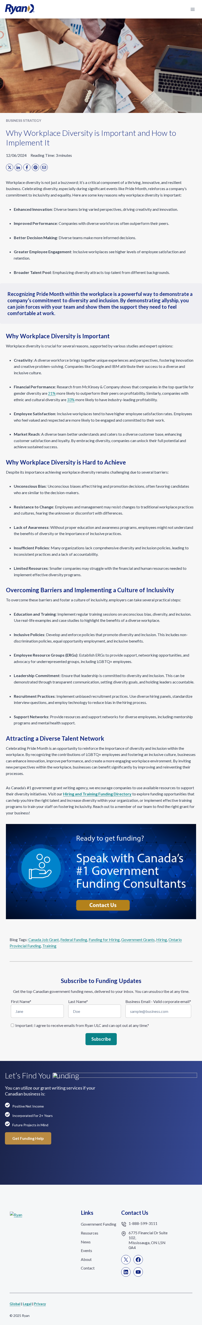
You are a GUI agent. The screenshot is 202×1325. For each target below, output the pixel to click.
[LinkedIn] (18, 167)
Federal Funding (73, 939)
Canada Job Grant (43, 939)
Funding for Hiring (104, 939)
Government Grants (138, 939)
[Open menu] (192, 9)
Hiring (161, 939)
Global (15, 1304)
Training (49, 945)
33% (71, 399)
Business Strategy (23, 120)
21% (52, 393)
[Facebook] (27, 167)
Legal (27, 1304)
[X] (9, 167)
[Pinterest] (35, 167)
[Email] (44, 167)
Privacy (40, 1304)
